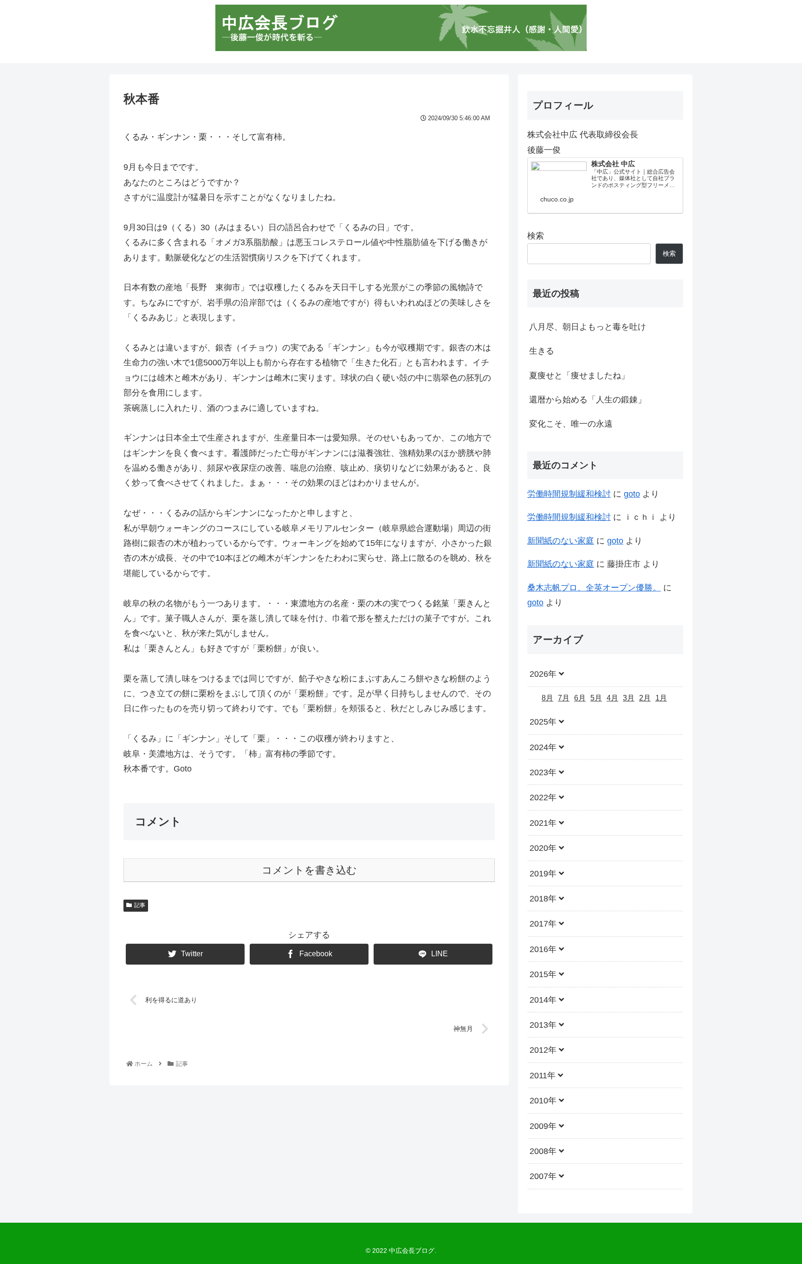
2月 (645, 697)
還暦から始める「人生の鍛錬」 (587, 399)
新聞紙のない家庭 (560, 540)
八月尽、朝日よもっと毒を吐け (587, 326)
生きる (541, 351)
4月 (612, 697)
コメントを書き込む (309, 870)
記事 (139, 905)
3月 (628, 697)
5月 (596, 697)
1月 (661, 697)
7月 (563, 697)
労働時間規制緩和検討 (569, 494)
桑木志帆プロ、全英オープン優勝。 (594, 587)
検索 (535, 235)
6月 (580, 697)
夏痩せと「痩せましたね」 (579, 375)
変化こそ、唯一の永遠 (571, 423)
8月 (547, 697)
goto (632, 494)
